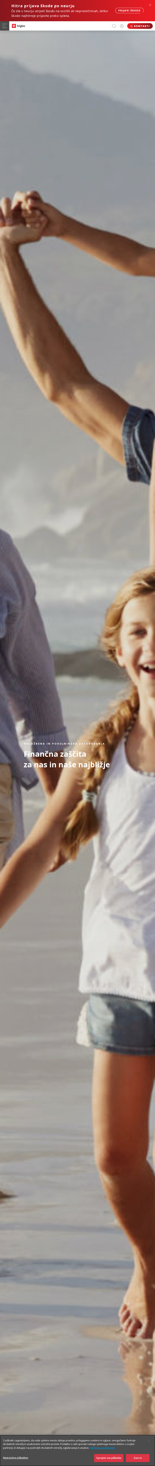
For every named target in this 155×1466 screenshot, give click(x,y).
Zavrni (138, 1458)
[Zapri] (149, 1441)
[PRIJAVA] (121, 26)
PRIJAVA (121, 26)
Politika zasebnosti (102, 1447)
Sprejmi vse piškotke (108, 1458)
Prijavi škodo (129, 10)
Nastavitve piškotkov (15, 1457)
